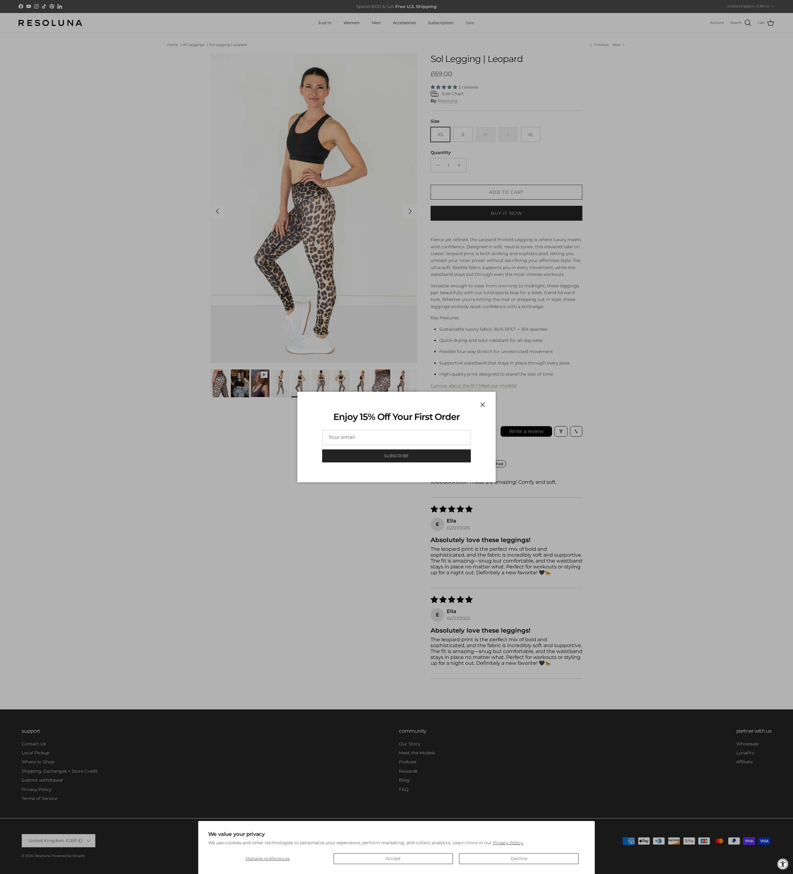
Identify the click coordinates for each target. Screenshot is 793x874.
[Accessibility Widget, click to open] (783, 864)
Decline (519, 858)
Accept (393, 858)
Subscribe (396, 455)
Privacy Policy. (508, 842)
